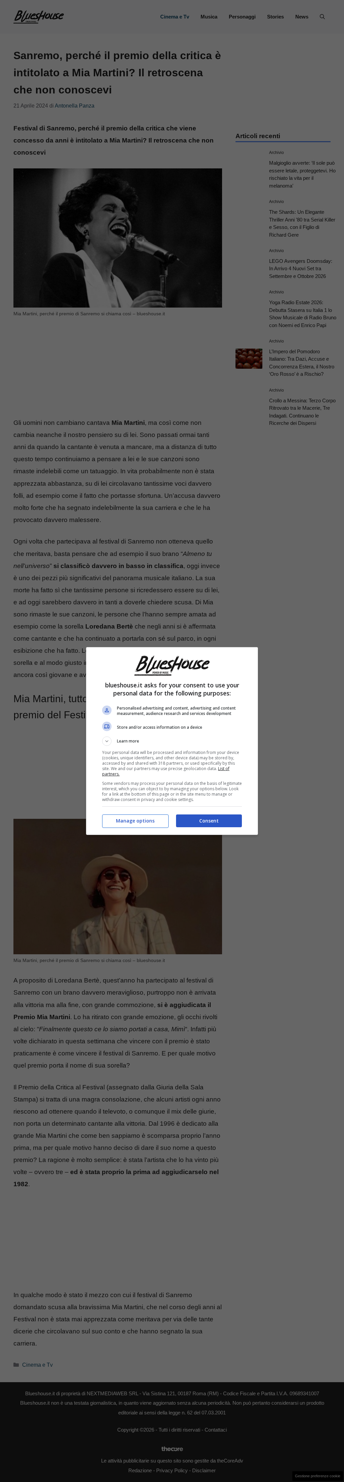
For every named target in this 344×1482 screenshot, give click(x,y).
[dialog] (172, 741)
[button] (172, 741)
